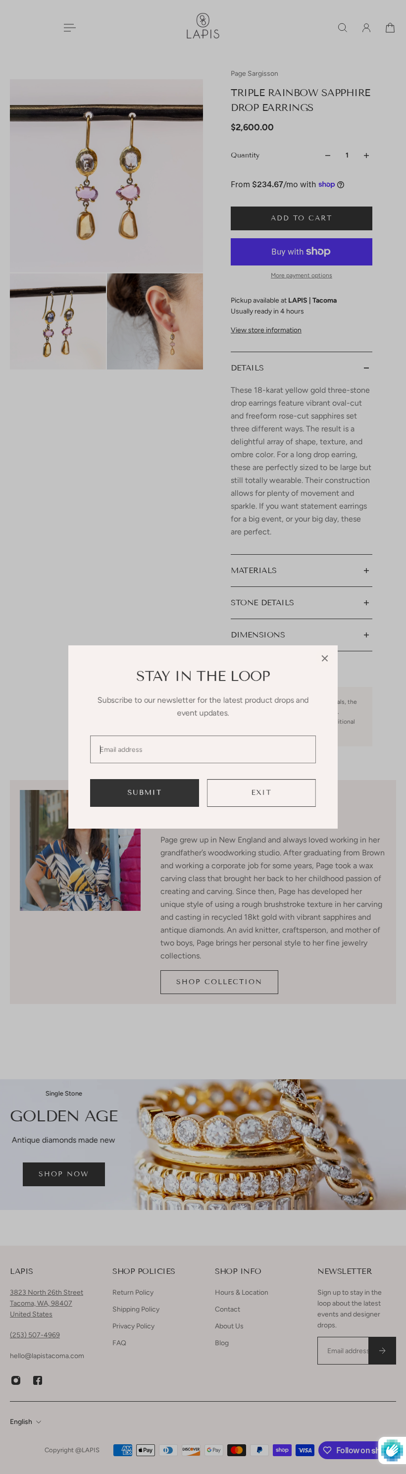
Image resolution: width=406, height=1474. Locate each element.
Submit (145, 793)
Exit (262, 793)
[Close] (325, 658)
